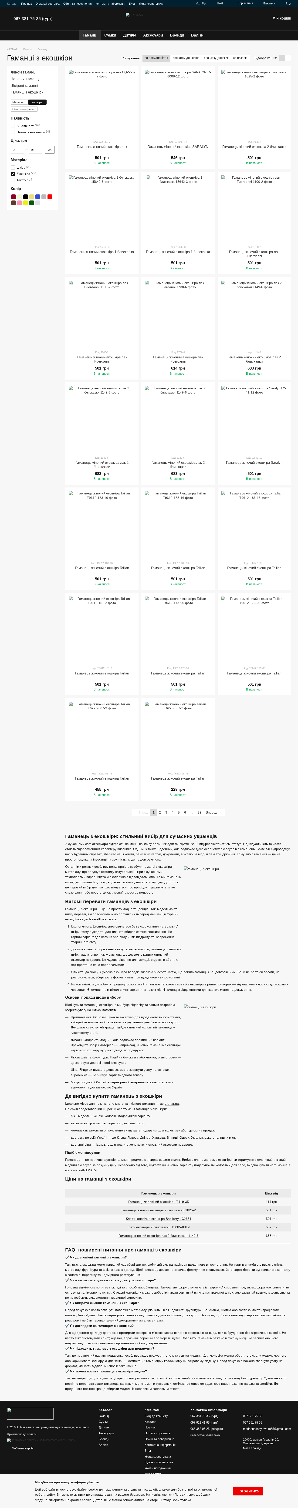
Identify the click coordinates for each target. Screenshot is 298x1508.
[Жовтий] (25, 203)
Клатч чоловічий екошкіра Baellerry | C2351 (158, 1219)
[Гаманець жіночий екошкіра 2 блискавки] (254, 103)
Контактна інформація (110, 3)
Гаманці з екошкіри (27, 92)
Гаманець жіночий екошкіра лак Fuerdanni (254, 254)
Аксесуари (153, 35)
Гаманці (90, 35)
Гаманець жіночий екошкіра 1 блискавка (102, 252)
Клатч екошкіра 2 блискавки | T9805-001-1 (159, 1227)
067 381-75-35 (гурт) (33, 19)
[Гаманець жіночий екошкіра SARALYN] (178, 103)
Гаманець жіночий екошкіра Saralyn (254, 462)
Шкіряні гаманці (24, 86)
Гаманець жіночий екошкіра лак (102, 147)
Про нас (26, 3)
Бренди (177, 35)
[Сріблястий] (38, 203)
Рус (204, 3)
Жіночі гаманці (23, 72)
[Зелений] (31, 203)
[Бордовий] (13, 197)
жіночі (98, 1116)
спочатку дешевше (186, 58)
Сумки (110, 35)
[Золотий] (31, 197)
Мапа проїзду (252, 1448)
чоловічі (110, 1116)
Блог (132, 3)
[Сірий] (44, 197)
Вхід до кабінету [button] (156, 1416)
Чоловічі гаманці (25, 79)
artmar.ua (172, 1103)
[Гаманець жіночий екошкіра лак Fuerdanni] (254, 208)
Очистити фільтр (24, 109)
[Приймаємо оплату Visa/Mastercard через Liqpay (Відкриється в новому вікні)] (41, 1440)
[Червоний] (50, 197)
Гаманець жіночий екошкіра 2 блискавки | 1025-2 (159, 1210)
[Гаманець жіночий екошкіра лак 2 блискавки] (254, 314)
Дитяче (129, 35)
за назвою (240, 58)
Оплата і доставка (48, 3)
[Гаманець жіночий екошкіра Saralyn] (254, 419)
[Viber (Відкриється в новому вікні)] (189, 3)
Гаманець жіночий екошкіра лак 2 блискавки (254, 359)
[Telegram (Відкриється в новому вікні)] (184, 3)
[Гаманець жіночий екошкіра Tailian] (102, 524)
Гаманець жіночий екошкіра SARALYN (178, 147)
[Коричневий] (13, 203)
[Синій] (38, 197)
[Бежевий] (19, 197)
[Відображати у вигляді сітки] (282, 58)
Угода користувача (151, 3)
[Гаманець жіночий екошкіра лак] (102, 103)
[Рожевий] (19, 203)
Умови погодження (158, 1468)
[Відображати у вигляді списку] (288, 58)
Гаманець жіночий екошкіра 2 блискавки (254, 147)
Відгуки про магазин (159, 1462)
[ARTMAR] (30, 1413)
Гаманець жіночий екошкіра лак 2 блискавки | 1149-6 (159, 1236)
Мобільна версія (22, 1448)
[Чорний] (25, 197)
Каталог (12, 3)
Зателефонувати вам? (205, 1435)
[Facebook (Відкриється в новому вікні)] (178, 3)
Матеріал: (19, 102)
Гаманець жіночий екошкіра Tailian (102, 568)
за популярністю (156, 58)
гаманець (247, 849)
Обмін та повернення (77, 3)
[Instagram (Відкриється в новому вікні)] (172, 3)
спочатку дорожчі (216, 58)
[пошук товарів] (215, 35)
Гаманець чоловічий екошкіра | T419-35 (158, 1202)
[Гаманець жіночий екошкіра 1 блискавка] (102, 208)
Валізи (197, 35)
